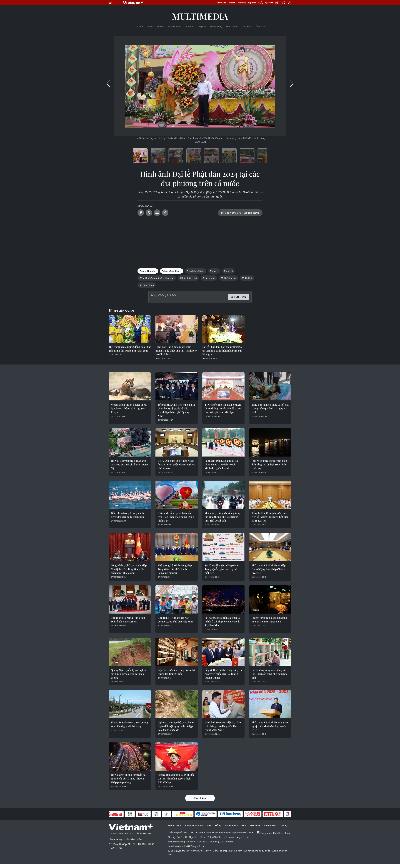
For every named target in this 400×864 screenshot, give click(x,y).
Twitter (149, 212)
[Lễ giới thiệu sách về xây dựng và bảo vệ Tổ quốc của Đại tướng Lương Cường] (223, 652)
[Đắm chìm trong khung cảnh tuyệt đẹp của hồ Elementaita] (130, 495)
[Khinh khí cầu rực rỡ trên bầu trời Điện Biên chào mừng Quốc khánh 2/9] (176, 495)
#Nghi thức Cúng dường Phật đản (156, 277)
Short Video (232, 26)
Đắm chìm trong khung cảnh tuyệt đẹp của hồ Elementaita (127, 514)
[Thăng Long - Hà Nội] (277, 2)
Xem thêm (200, 798)
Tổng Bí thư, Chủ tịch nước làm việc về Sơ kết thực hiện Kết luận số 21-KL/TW (270, 516)
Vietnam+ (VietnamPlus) (133, 2)
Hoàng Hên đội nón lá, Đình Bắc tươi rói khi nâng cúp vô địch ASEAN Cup (176, 778)
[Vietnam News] (230, 814)
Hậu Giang (148, 284)
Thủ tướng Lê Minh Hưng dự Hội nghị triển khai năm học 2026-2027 (270, 726)
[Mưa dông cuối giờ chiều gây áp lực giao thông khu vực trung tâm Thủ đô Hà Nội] (223, 495)
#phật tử (228, 270)
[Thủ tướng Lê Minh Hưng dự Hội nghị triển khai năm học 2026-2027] (270, 704)
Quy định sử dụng (194, 825)
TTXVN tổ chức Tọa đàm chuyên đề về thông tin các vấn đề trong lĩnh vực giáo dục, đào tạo (223, 408)
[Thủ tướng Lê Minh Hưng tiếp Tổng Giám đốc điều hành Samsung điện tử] (176, 547)
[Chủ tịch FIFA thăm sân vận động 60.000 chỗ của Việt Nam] (176, 599)
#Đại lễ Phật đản (147, 270)
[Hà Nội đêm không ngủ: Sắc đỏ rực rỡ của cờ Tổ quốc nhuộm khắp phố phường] (130, 756)
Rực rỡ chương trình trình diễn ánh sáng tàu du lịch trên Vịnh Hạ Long (269, 464)
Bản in (157, 212)
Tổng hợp (201, 26)
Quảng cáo (270, 825)
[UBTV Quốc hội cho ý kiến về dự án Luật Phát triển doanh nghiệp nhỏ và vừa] (176, 442)
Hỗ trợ (218, 825)
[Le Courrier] (253, 814)
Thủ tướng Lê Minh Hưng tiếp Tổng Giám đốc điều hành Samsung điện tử (175, 569)
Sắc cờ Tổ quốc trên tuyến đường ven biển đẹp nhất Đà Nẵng (129, 724)
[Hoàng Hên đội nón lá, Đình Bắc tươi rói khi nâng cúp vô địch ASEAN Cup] (176, 756)
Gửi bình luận (238, 297)
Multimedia (200, 16)
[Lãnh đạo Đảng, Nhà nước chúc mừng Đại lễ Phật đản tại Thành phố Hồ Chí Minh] (176, 329)
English (232, 2)
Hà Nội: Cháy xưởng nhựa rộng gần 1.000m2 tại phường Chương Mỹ (129, 464)
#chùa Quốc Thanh (171, 270)
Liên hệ (283, 825)
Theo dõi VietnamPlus (231, 212)
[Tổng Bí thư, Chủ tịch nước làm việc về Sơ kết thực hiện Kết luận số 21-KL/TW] (270, 495)
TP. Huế (248, 277)
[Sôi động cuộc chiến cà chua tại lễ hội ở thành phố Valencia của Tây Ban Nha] (223, 599)
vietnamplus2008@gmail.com (190, 846)
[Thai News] (166, 814)
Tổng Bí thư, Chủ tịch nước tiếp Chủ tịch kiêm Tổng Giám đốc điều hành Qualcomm (129, 569)
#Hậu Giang (208, 277)
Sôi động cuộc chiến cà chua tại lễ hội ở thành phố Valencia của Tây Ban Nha (222, 621)
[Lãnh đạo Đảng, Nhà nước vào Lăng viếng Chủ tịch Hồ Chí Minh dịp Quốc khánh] (223, 442)
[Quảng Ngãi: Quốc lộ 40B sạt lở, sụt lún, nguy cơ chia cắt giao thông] (130, 652)
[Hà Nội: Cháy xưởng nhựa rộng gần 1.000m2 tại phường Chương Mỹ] (130, 442)
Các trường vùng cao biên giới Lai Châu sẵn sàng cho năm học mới (270, 673)
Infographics (174, 26)
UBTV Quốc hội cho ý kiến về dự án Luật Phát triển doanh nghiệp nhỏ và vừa (176, 464)
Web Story (246, 26)
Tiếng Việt (221, 2)
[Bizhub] (143, 814)
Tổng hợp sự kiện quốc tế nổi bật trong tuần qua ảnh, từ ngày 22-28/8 (270, 408)
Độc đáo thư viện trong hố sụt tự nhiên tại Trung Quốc (176, 671)
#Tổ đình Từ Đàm (195, 270)
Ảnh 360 (260, 26)
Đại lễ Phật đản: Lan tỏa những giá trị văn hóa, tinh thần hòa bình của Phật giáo (222, 350)
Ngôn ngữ (230, 825)
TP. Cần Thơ (230, 277)
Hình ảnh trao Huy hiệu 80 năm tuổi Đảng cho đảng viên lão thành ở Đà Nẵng (223, 726)
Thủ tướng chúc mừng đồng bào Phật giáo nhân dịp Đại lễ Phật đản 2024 (130, 348)
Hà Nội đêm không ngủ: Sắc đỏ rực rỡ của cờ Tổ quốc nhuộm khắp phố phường (128, 778)
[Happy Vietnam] (183, 814)
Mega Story (216, 26)
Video (149, 26)
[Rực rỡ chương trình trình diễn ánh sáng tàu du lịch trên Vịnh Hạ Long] (270, 442)
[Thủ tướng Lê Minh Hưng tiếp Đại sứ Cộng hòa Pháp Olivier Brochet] (270, 547)
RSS (209, 825)
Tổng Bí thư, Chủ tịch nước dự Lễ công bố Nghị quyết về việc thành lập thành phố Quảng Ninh (176, 410)
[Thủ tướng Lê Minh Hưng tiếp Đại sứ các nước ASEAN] (130, 599)
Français (242, 2)
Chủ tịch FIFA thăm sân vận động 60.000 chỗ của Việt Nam (175, 619)
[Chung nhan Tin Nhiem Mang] (274, 833)
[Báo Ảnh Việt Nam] (272, 814)
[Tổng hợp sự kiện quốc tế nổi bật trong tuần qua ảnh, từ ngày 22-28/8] (270, 386)
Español (252, 2)
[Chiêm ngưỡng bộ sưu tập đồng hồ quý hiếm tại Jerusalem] (270, 599)
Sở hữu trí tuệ (174, 825)
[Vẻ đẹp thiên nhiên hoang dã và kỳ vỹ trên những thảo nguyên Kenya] (130, 386)
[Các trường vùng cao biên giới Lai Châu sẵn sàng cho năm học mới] (270, 652)
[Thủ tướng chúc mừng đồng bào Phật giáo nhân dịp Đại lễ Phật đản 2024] (130, 329)
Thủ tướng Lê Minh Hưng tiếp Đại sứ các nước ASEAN (128, 619)
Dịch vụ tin (255, 825)
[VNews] (287, 814)
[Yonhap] (206, 814)
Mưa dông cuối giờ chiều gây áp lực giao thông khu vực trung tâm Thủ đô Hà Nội (222, 516)
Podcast (160, 26)
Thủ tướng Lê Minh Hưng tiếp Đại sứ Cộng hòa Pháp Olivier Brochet (268, 569)
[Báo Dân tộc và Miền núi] (112, 814)
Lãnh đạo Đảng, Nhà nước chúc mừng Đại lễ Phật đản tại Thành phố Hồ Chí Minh (176, 350)
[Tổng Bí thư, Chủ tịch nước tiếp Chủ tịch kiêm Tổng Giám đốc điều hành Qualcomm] (130, 547)
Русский (269, 3)
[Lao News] (156, 814)
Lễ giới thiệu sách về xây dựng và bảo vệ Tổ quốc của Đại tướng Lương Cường (223, 673)
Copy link (165, 212)
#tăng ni (214, 270)
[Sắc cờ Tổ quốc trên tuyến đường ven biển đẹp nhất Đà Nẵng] (130, 704)
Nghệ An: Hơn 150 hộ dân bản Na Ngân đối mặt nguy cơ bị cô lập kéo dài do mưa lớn (176, 726)
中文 (260, 2)
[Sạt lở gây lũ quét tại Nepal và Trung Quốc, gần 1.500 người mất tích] (223, 547)
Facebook (141, 212)
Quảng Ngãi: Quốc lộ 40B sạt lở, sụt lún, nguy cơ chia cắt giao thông (129, 673)
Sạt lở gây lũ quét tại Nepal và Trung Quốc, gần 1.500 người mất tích (221, 569)
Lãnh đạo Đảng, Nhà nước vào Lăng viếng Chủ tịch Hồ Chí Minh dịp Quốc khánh (222, 464)
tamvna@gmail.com (239, 837)
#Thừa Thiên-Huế (188, 277)
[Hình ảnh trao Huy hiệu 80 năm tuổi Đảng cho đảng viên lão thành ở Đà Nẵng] (223, 704)
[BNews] (130, 814)
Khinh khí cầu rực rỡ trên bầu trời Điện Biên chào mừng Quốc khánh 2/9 (176, 516)
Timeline (189, 26)
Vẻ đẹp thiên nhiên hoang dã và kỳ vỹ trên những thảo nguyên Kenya (129, 408)
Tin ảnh (139, 26)
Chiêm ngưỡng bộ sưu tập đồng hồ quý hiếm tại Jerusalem (269, 619)
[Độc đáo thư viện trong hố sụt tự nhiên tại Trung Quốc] (176, 652)
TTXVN (243, 825)
